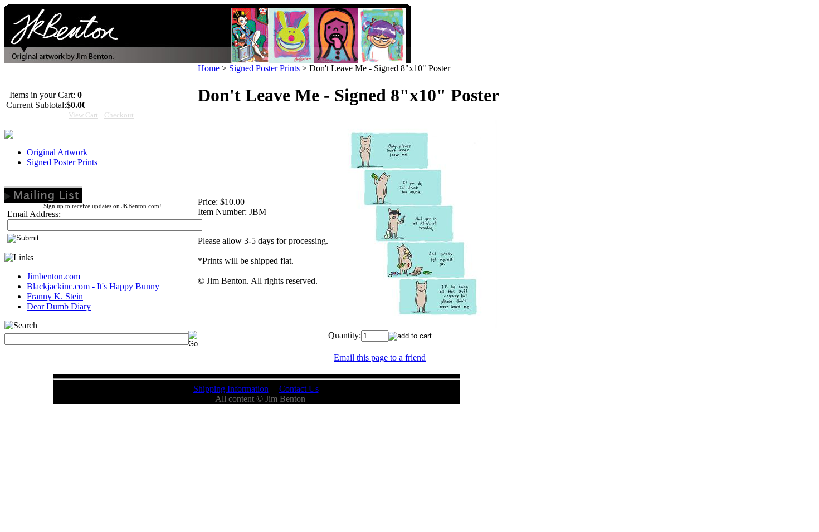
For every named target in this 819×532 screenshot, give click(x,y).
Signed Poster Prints (62, 162)
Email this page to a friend (380, 357)
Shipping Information (231, 388)
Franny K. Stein (55, 296)
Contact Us (299, 388)
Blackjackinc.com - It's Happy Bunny (93, 286)
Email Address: (34, 214)
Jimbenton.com (53, 276)
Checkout (119, 115)
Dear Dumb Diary (59, 306)
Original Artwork (57, 152)
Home (209, 68)
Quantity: (344, 335)
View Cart (83, 115)
